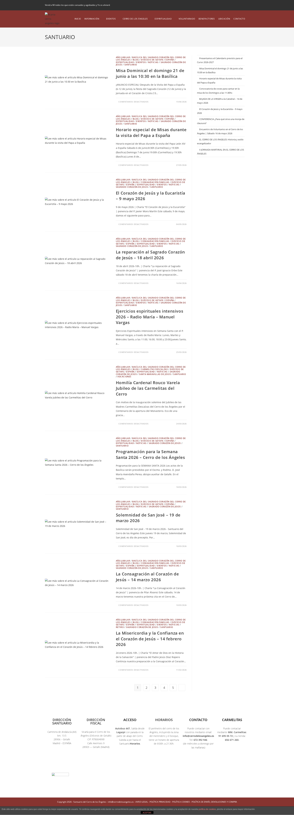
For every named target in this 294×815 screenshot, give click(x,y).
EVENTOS (141, 62)
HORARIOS (164, 719)
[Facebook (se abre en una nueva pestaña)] (230, 5)
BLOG (136, 59)
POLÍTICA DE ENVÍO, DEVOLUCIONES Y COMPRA (214, 801)
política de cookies (207, 809)
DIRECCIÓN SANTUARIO (62, 721)
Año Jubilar (123, 57)
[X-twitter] (121, 764)
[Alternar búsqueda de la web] (249, 18)
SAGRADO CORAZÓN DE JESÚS (132, 187)
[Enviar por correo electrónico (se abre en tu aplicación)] (247, 5)
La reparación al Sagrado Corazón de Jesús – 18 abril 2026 (150, 254)
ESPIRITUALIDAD (125, 62)
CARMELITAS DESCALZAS (154, 369)
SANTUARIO (130, 64)
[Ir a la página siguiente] (181, 687)
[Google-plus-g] (160, 764)
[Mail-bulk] (173, 764)
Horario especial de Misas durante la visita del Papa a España (151, 132)
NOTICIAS (153, 62)
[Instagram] (134, 764)
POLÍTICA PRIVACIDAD (160, 801)
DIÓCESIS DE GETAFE (152, 59)
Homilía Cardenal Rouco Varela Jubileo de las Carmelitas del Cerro (148, 388)
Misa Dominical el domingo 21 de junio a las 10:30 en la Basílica (150, 73)
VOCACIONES (124, 376)
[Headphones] (186, 764)
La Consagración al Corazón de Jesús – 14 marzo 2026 (147, 576)
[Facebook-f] (108, 764)
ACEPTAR (147, 813)
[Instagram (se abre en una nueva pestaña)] (236, 5)
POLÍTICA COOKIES (181, 801)
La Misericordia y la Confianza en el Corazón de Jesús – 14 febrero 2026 (150, 638)
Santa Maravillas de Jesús (155, 374)
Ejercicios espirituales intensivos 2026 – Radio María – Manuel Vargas (149, 316)
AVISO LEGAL (141, 801)
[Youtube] (147, 764)
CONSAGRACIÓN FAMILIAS (155, 182)
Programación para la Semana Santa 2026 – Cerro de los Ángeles (150, 454)
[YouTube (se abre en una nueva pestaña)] (242, 5)
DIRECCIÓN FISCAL (96, 721)
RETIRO (120, 627)
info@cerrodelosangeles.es (198, 736)
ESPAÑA (170, 59)
